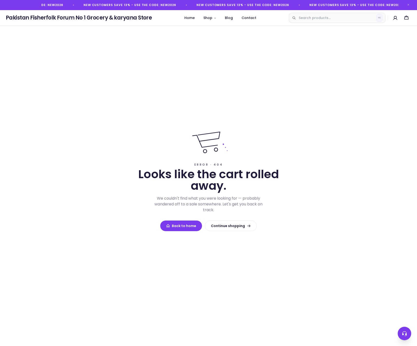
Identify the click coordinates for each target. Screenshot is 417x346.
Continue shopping (228, 225)
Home (189, 17)
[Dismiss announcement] (408, 5)
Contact (249, 17)
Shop (207, 17)
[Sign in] (395, 18)
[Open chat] (404, 333)
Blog (229, 17)
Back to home (184, 225)
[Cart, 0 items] (406, 18)
